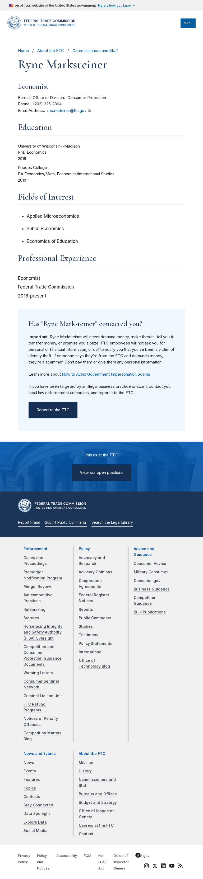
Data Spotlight (37, 813)
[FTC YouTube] (171, 866)
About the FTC (50, 50)
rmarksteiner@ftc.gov (66, 110)
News (29, 762)
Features (32, 779)
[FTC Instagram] (146, 866)
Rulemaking (34, 609)
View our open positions (101, 472)
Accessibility (66, 856)
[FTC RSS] (180, 866)
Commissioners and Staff (95, 50)
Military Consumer (151, 572)
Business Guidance (152, 589)
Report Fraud (29, 522)
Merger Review (37, 586)
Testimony (88, 635)
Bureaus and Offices (98, 794)
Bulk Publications (150, 612)
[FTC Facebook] (138, 856)
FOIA (87, 856)
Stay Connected (38, 805)
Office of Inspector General (121, 862)
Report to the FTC (53, 410)
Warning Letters (38, 673)
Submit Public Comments (66, 522)
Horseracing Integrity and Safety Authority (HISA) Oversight (43, 632)
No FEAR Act (102, 862)
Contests (32, 797)
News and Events (40, 754)
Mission (86, 762)
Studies (86, 626)
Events (30, 771)
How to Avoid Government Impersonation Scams (106, 374)
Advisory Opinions (95, 572)
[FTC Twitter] (155, 865)
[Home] (43, 28)
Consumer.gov (147, 581)
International (91, 652)
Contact (86, 834)
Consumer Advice (150, 563)
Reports (86, 609)
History (85, 771)
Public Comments (95, 618)
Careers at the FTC (96, 825)
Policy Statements (95, 643)
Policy (84, 549)
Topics (30, 788)
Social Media (36, 831)
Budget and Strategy (98, 802)
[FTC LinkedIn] (163, 866)
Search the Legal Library (112, 522)
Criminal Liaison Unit (43, 696)
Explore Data (35, 822)
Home (23, 50)
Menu (188, 23)
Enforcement (35, 549)
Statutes (31, 618)
